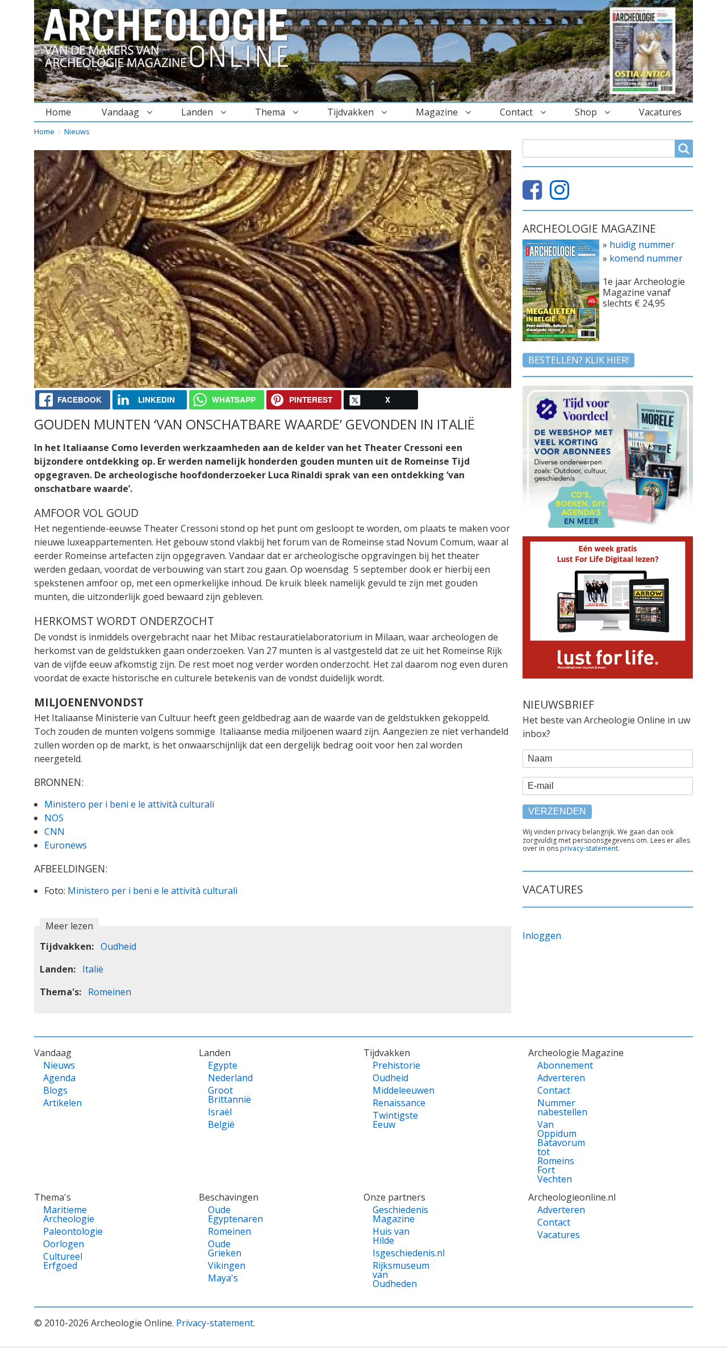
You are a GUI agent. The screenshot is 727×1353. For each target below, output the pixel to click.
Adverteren (556, 1077)
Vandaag (120, 112)
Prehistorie (392, 1065)
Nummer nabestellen (556, 1107)
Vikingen (226, 1265)
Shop (586, 112)
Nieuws (77, 131)
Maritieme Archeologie (62, 1214)
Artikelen (62, 1102)
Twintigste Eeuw (392, 1120)
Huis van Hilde (391, 1236)
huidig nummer (642, 244)
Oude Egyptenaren (227, 1214)
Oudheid (118, 946)
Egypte (222, 1065)
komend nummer (646, 258)
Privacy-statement (214, 1323)
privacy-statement (589, 848)
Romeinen (109, 992)
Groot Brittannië (227, 1095)
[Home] (170, 39)
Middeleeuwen (392, 1090)
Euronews (65, 845)
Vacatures (660, 112)
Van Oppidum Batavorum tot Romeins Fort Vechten (556, 1152)
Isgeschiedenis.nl (392, 1253)
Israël (220, 1112)
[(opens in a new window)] (535, 194)
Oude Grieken (224, 1248)
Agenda (59, 1077)
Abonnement (556, 1065)
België (221, 1124)
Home (58, 112)
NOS (54, 818)
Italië (92, 969)
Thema (270, 112)
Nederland (227, 1077)
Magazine (437, 112)
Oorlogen (62, 1243)
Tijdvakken (350, 112)
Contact (516, 112)
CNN (54, 831)
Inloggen (542, 935)
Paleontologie (62, 1231)
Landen (197, 112)
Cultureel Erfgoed (62, 1261)
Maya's (223, 1278)
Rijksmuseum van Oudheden (392, 1274)
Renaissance (392, 1102)
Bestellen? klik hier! (578, 360)
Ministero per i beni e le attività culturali (129, 804)
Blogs (55, 1090)
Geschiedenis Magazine (392, 1214)
